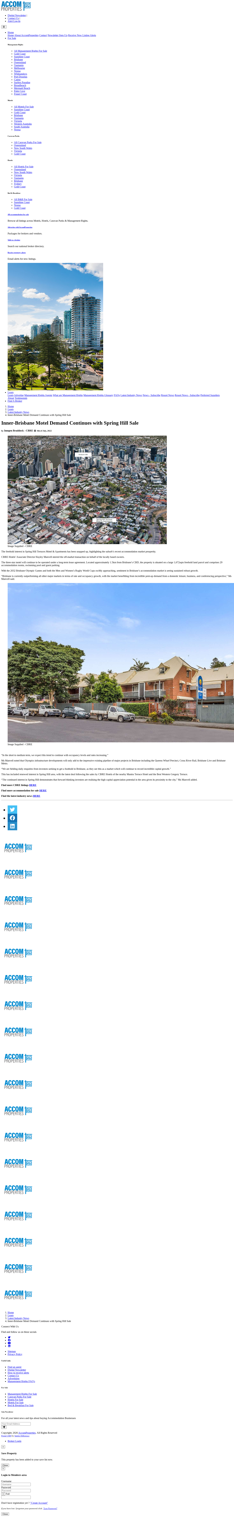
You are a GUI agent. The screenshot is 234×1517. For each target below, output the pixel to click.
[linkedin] (12, 826)
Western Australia (23, 124)
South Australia (21, 126)
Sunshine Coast (22, 56)
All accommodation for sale (18, 214)
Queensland (20, 62)
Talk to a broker (14, 240)
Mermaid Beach (22, 88)
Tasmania (19, 65)
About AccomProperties (26, 35)
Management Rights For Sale (22, 1394)
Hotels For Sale (15, 1399)
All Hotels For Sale (23, 166)
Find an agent (14, 1367)
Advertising (13, 1378)
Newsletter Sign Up (57, 35)
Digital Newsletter (17, 15)
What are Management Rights (68, 395)
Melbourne (19, 68)
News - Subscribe (151, 395)
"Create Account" (39, 1503)
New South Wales (23, 148)
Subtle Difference (21, 1436)
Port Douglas (20, 76)
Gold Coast (19, 53)
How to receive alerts (18, 1372)
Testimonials (21, 398)
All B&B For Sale (23, 199)
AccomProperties (27, 1432)
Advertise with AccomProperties (20, 227)
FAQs (117, 395)
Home (11, 32)
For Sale (12, 38)
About (11, 398)
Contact (43, 35)
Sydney (18, 183)
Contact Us (13, 18)
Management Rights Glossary (98, 395)
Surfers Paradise (22, 82)
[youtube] (9, 1343)
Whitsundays (20, 73)
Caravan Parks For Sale (19, 1396)
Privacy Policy (15, 1354)
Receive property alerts (17, 252)
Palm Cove (19, 91)
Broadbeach (20, 85)
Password (6, 1487)
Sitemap (12, 1351)
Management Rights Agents (38, 395)
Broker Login (14, 1441)
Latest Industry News (131, 395)
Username (6, 1481)
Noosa (17, 71)
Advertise (19, 395)
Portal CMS (6, 1436)
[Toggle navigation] (4, 27)
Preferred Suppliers (210, 395)
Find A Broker (15, 401)
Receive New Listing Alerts (82, 35)
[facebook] (12, 818)
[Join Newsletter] (4, 1427)
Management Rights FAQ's (21, 1381)
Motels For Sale (16, 1402)
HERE (32, 785)
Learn (11, 392)
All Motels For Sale (24, 106)
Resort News (167, 395)
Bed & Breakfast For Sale (21, 1405)
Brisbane (18, 59)
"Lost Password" (50, 1508)
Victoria (18, 121)
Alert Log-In (14, 21)
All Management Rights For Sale (30, 51)
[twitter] (12, 810)
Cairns (17, 79)
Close (5, 1465)
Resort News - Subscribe (187, 395)
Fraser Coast (20, 94)
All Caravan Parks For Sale (28, 142)
